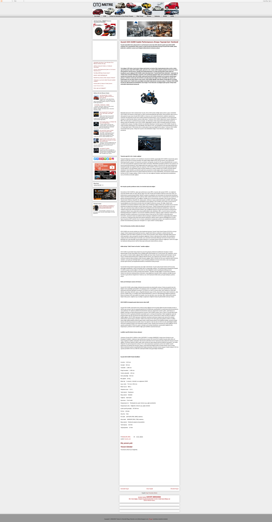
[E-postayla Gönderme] (134, 436)
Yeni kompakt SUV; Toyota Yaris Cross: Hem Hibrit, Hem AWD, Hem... (107, 113)
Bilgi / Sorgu (140, 16)
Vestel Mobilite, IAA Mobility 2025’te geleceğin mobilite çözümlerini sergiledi (107, 207)
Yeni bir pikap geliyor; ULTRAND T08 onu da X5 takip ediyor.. (108, 122)
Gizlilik (172, 16)
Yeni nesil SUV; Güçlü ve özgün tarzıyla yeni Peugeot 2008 (107, 131)
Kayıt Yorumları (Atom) (151, 493)
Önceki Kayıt (174, 488)
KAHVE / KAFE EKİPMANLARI (100, 75)
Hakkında (157, 16)
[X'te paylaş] (139, 437)
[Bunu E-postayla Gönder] (137, 437)
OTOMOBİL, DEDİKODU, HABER (101, 105)
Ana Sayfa (97, 16)
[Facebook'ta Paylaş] (141, 437)
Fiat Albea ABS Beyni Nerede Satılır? (102, 73)
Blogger (151, 519)
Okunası (149, 16)
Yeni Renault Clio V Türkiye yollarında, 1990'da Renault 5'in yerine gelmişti (107, 96)
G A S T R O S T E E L (99, 85)
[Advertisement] (105, 50)
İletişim (165, 16)
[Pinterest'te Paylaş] (142, 437)
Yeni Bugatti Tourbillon (104, 148)
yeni (130, 439)
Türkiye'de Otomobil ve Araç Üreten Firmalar (121, 16)
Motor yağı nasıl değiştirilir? (100, 88)
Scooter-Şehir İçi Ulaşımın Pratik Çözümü (103, 83)
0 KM (104, 16)
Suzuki (126, 439)
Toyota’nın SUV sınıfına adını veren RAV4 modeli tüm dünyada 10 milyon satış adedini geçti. (108, 140)
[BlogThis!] (138, 437)
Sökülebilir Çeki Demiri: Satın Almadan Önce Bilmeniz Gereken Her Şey (103, 63)
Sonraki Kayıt (125, 488)
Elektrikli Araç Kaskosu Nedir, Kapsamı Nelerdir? (104, 77)
